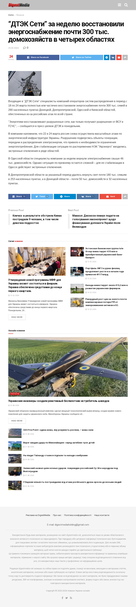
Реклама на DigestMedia (38, 515)
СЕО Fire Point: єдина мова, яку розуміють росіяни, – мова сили (58, 430)
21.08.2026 (29, 447)
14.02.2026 (91, 292)
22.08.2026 (14, 405)
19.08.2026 (29, 434)
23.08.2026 (29, 486)
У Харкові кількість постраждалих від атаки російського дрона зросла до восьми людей (72, 482)
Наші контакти (101, 515)
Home (11, 15)
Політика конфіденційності (77, 515)
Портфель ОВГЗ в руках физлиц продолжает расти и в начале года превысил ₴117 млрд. (104, 271)
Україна (15, 394)
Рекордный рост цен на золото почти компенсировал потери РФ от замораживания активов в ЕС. (106, 302)
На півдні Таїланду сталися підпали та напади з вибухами (55, 455)
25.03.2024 (13, 48)
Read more (17, 317)
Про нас (57, 515)
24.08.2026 (29, 459)
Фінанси (20, 15)
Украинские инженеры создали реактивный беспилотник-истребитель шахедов (58, 401)
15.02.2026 (14, 295)
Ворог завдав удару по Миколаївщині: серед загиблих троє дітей (59, 442)
